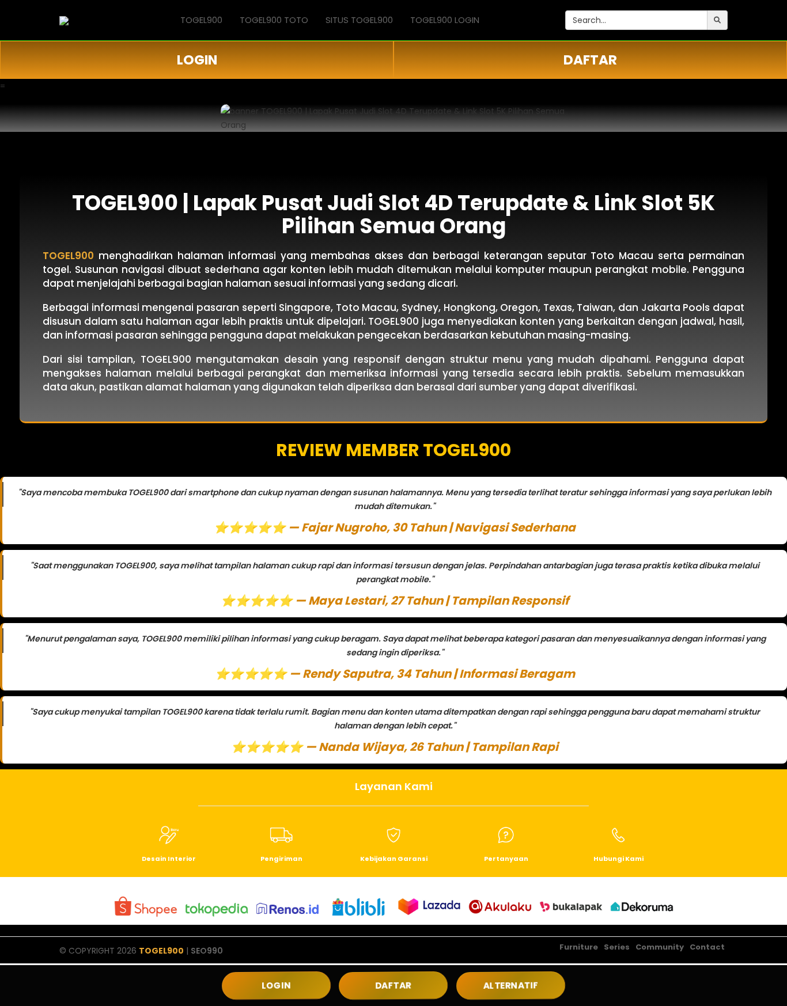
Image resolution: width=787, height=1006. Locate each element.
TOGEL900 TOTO (274, 20)
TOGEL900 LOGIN (444, 20)
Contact (707, 947)
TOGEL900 (201, 20)
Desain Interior (169, 858)
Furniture (578, 947)
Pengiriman (281, 858)
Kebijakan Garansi (393, 858)
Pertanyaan (506, 858)
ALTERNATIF (511, 985)
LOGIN (197, 60)
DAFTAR (590, 60)
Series (617, 947)
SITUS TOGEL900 (359, 20)
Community (659, 947)
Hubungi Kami (618, 858)
